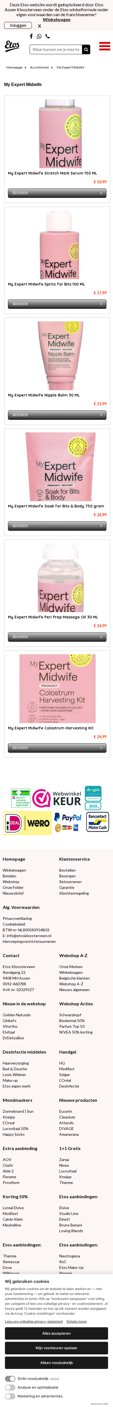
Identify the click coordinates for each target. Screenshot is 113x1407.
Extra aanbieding (20, 1148)
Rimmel (65, 1273)
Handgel (67, 1051)
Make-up (10, 1080)
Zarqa (64, 1159)
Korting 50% (15, 1196)
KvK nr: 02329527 (18, 989)
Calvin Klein (13, 1219)
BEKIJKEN (20, 193)
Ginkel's (9, 1020)
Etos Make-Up (71, 1267)
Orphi (8, 1165)
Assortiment (39, 67)
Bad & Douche (15, 1068)
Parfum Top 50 (71, 1026)
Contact (11, 955)
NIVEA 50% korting (76, 1032)
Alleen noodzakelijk (56, 1362)
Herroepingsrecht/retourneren (29, 941)
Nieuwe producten (78, 1100)
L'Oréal (65, 1080)
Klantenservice (74, 858)
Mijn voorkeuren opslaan (56, 1348)
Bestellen (67, 870)
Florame (9, 1176)
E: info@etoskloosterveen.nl (27, 935)
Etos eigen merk (16, 1086)
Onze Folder (13, 887)
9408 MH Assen (16, 978)
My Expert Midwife (70, 67)
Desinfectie (69, 1086)
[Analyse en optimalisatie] (10, 1388)
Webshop (11, 881)
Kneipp (9, 1117)
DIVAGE (66, 1128)
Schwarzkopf (70, 1014)
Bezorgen (67, 876)
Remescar (11, 1261)
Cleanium (67, 1117)
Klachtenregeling (74, 893)
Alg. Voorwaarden (21, 907)
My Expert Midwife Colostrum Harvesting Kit (51, 728)
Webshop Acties (76, 1003)
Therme (66, 1182)
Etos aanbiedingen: (78, 1196)
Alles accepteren (56, 1333)
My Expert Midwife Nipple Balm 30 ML (44, 395)
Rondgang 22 (14, 972)
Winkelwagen (14, 870)
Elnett (64, 1219)
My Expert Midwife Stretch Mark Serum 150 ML (52, 173)
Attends (66, 1122)
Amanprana (69, 1134)
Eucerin (65, 1111)
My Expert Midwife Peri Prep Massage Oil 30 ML (53, 617)
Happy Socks (14, 1134)
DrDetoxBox (13, 1037)
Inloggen (18, 25)
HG (62, 1063)
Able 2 (8, 1171)
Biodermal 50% (72, 1020)
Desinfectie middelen (24, 1051)
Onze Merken (71, 966)
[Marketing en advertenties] (10, 1396)
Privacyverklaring (17, 918)
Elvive (64, 1207)
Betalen (9, 876)
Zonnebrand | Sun (18, 1111)
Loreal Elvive (13, 1207)
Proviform (11, 1182)
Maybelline (12, 1225)
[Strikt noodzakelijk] (10, 1379)
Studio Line (68, 1213)
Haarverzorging (16, 1063)
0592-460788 (14, 983)
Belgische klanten (74, 978)
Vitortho (10, 1026)
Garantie (66, 887)
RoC (63, 1261)
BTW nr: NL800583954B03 (26, 929)
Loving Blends (71, 1230)
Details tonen (77, 1321)
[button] (104, 45)
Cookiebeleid (14, 924)
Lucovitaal (68, 1171)
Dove (7, 1267)
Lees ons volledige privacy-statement (34, 1321)
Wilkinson (11, 1273)
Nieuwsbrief (13, 893)
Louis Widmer (14, 1074)
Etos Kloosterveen (19, 966)
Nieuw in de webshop (24, 1003)
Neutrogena (69, 1256)
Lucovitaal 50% (16, 1128)
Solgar (64, 1074)
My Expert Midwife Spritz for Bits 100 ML (46, 284)
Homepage (14, 67)
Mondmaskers (17, 1100)
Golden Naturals (17, 1014)
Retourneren (70, 881)
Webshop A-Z (73, 955)
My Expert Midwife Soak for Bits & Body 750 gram (56, 506)
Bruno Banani (70, 1225)
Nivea (64, 1165)
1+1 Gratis (70, 1148)
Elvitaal (9, 1032)
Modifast (67, 1068)
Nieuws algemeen (74, 989)
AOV (7, 1159)
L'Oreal (9, 1122)
